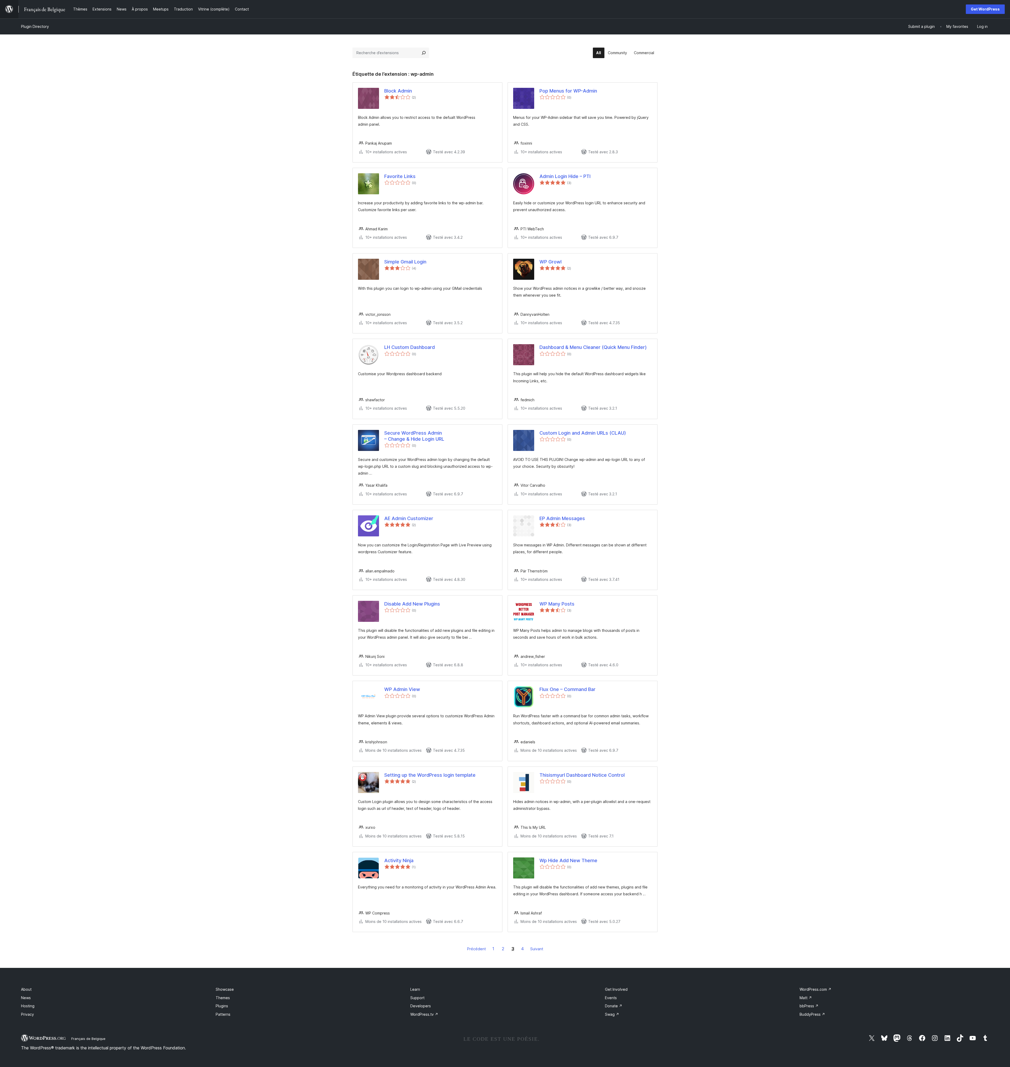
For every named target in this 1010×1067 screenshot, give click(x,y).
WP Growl (550, 262)
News (26, 997)
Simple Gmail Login (405, 262)
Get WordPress (985, 9)
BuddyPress (812, 1014)
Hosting (27, 1006)
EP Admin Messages (562, 518)
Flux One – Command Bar (567, 689)
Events (611, 997)
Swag (612, 1014)
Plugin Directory (35, 26)
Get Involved (616, 989)
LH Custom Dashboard (409, 347)
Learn (415, 989)
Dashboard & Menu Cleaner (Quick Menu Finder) (593, 347)
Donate (613, 1006)
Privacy (27, 1014)
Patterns (223, 1014)
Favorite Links (400, 176)
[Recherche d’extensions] (423, 53)
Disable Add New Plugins (412, 604)
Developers (420, 1006)
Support (417, 997)
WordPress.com (815, 989)
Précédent (476, 949)
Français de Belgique (88, 1038)
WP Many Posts (556, 604)
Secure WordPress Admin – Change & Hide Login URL (414, 436)
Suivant (536, 949)
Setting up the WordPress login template (430, 775)
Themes (223, 997)
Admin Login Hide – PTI (564, 176)
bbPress (809, 1006)
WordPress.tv (424, 1014)
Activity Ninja (398, 860)
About (26, 989)
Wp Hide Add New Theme (568, 860)
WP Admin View (402, 689)
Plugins (222, 1006)
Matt (806, 997)
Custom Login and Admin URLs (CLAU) (582, 433)
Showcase (225, 989)
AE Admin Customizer (408, 518)
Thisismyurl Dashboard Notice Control (582, 775)
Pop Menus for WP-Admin (568, 91)
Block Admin (398, 91)
